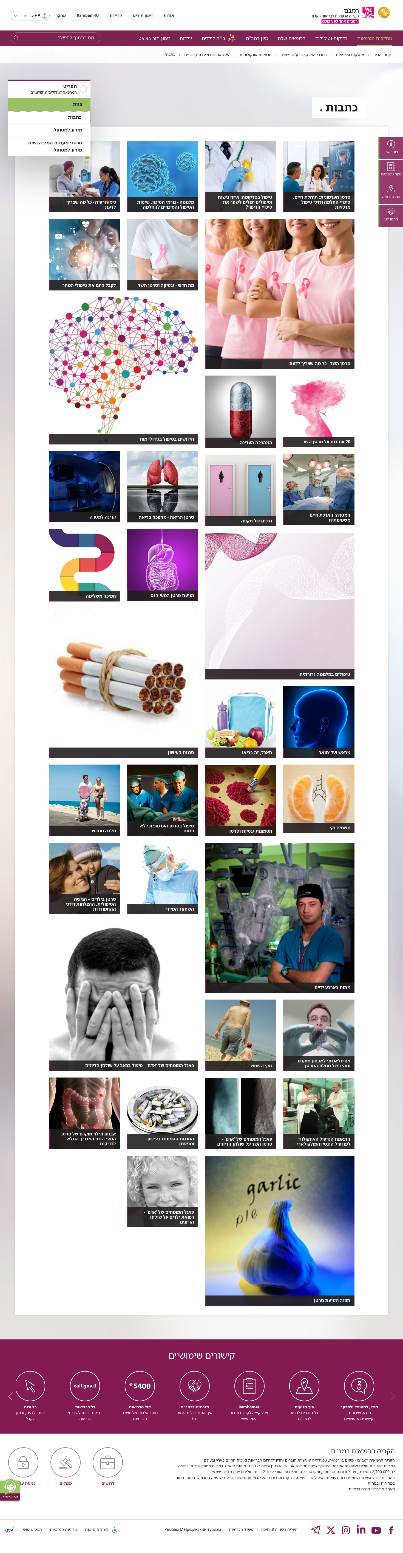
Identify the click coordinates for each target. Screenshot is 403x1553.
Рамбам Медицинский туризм (192, 1529)
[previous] (391, 1396)
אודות (169, 15)
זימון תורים (143, 15)
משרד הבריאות (240, 1529)
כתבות (74, 117)
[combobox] (30, 16)
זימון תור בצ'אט (154, 38)
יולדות (186, 38)
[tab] (390, 148)
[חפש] (16, 38)
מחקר (61, 15)
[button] (49, 89)
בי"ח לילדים (213, 38)
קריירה (116, 15)
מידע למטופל (68, 130)
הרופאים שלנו (291, 38)
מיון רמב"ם (257, 38)
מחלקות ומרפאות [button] (374, 38)
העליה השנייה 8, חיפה (278, 1529)
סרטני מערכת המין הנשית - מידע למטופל (53, 146)
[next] (12, 1396)
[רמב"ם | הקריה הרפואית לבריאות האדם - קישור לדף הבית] (351, 15)
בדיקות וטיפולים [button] (331, 38)
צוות (77, 104)
